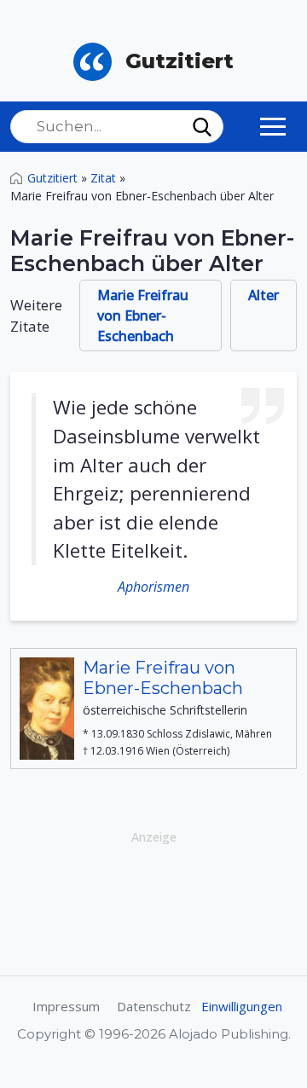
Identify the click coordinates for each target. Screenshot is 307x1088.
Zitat (103, 178)
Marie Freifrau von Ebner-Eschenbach (142, 315)
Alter (263, 295)
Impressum (66, 1006)
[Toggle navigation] (273, 126)
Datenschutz (154, 1006)
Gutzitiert (52, 178)
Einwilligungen (241, 1006)
